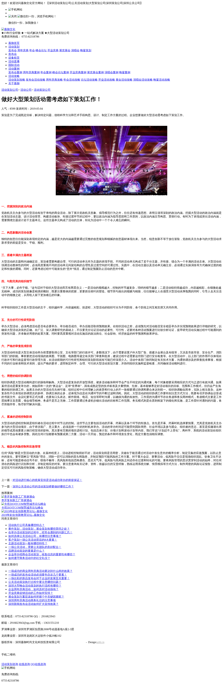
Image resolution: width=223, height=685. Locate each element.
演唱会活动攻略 (143, 79)
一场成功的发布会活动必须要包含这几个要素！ (37, 574)
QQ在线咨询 (38, 664)
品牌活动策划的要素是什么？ (26, 550)
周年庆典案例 (31, 72)
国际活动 (14, 65)
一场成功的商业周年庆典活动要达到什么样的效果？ (40, 570)
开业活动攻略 (106, 79)
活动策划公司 (9, 89)
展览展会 (64, 50)
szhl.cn (100, 642)
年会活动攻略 (71, 79)
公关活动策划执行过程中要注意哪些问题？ (34, 581)
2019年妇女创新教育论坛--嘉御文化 (23, 514)
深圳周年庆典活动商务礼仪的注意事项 (32, 600)
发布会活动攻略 (35, 79)
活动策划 (14, 46)
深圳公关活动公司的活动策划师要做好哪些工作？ (43, 486)
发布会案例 (15, 72)
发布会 (12, 50)
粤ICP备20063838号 (72, 642)
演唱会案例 (111, 72)
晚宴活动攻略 (161, 79)
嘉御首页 (14, 43)
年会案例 (46, 72)
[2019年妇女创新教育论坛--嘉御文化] (24, 511)
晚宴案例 (124, 72)
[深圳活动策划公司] (8, 29)
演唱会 (75, 50)
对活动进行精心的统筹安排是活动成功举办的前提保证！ (47, 480)
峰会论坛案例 (60, 72)
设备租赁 (14, 57)
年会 (32, 50)
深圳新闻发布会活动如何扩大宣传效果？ (33, 603)
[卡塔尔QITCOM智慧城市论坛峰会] (23, 503)
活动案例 (14, 68)
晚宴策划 (85, 50)
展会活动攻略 (124, 79)
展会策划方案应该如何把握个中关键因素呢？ (36, 596)
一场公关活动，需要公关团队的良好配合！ (34, 547)
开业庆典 (53, 50)
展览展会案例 (95, 72)
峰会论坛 (41, 50)
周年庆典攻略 (54, 79)
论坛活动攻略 (89, 79)
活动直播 (14, 61)
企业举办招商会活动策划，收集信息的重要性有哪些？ (41, 554)
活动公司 (26, 89)
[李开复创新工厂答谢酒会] (18, 496)
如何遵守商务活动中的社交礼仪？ (29, 558)
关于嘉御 (14, 83)
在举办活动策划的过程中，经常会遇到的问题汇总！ (40, 532)
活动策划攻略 (16, 79)
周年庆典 (23, 50)
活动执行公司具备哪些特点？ (26, 525)
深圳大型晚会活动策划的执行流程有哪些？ (34, 585)
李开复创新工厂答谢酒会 (16, 500)
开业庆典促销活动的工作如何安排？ (30, 592)
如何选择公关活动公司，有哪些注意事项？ (34, 536)
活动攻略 (14, 76)
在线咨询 (24, 664)
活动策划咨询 (9, 664)
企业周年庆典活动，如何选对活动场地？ (33, 589)
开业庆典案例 (78, 72)
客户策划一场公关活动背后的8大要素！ (32, 539)
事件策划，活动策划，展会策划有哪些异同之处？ (39, 528)
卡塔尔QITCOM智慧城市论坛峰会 (22, 507)
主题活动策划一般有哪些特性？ (27, 543)
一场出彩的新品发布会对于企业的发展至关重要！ (39, 578)
